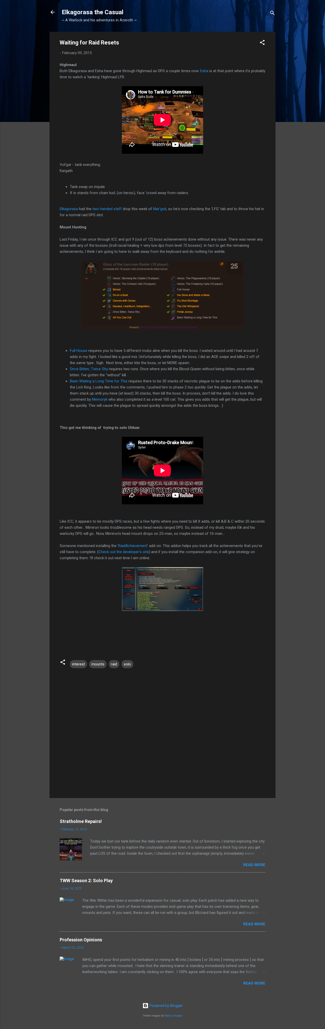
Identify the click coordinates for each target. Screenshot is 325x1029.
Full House (78, 350)
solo (127, 664)
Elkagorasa (69, 209)
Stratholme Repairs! (81, 821)
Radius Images (174, 1015)
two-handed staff (107, 209)
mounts (97, 664)
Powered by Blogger (166, 1005)
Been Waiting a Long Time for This (98, 381)
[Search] (272, 14)
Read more (254, 865)
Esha (204, 71)
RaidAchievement (132, 545)
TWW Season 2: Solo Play (86, 880)
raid (114, 664)
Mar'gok (159, 209)
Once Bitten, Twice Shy (89, 369)
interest (78, 664)
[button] (262, 43)
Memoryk (99, 399)
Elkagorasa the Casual (92, 12)
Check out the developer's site (124, 552)
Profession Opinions (81, 939)
